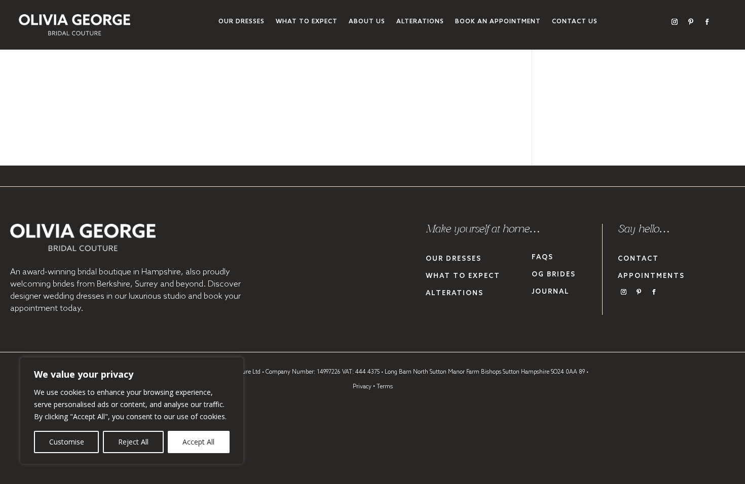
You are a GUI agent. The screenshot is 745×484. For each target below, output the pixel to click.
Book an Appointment (498, 21)
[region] (131, 410)
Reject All (133, 442)
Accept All (198, 442)
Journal (551, 292)
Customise (66, 442)
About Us (367, 21)
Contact (638, 259)
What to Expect (307, 21)
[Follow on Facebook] (707, 22)
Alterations (420, 21)
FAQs (542, 257)
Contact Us (575, 21)
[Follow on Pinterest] (691, 22)
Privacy (362, 386)
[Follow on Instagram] (674, 22)
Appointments (651, 276)
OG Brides (554, 274)
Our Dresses (241, 21)
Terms (385, 386)
